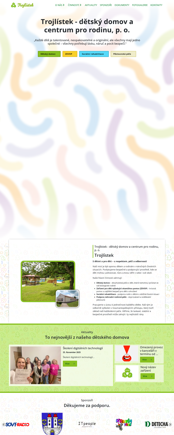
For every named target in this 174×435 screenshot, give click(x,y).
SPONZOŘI (106, 5)
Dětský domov (48, 54)
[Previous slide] (4, 424)
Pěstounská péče (122, 54)
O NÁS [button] (58, 5)
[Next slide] (170, 424)
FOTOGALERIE (140, 5)
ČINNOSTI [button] (73, 5)
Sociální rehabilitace (93, 54)
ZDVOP (68, 54)
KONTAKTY (156, 5)
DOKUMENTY (122, 5)
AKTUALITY (91, 5)
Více (67, 363)
